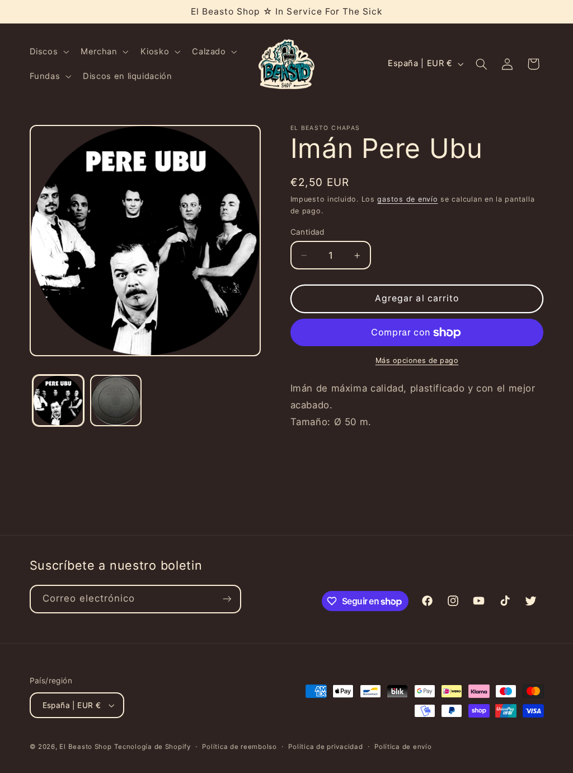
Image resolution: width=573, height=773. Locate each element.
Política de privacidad (325, 747)
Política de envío (403, 747)
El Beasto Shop (85, 747)
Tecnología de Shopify (152, 747)
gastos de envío (407, 199)
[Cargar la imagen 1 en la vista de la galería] (58, 400)
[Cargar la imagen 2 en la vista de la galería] (116, 400)
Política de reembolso (239, 747)
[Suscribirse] (226, 599)
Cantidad (307, 231)
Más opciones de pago (417, 360)
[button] (48, 51)
